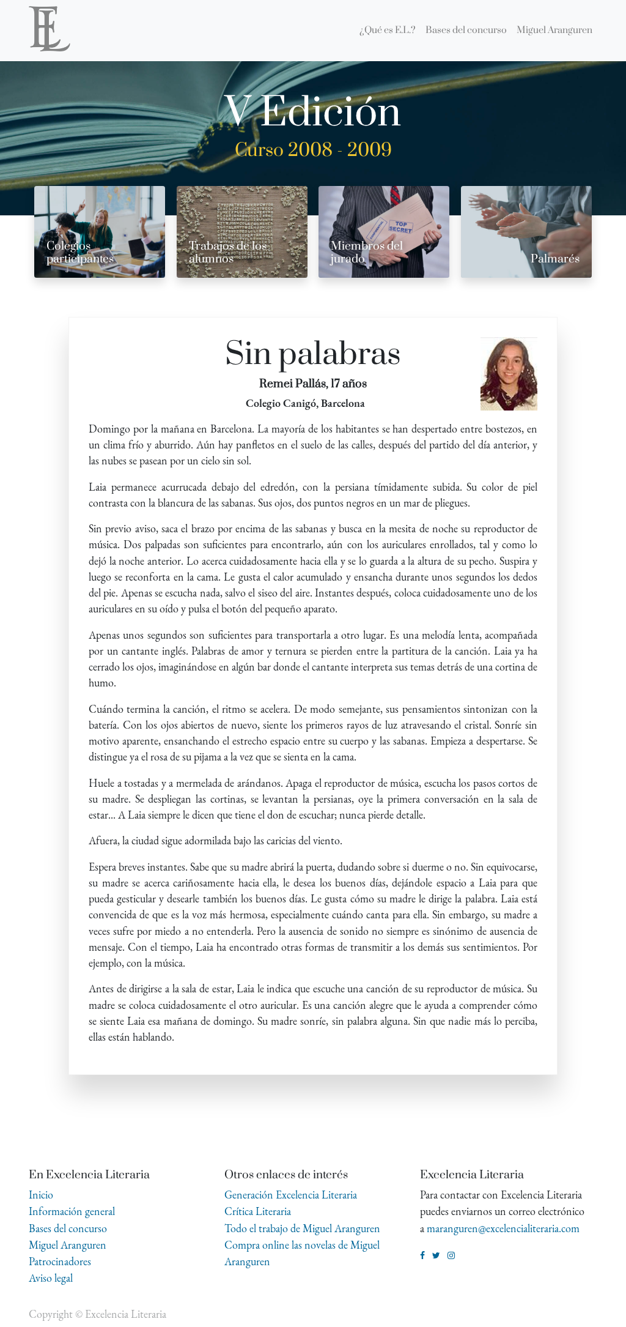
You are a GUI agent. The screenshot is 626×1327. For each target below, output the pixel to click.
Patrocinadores (60, 1261)
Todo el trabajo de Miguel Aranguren (302, 1228)
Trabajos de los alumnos (228, 252)
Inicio (41, 1195)
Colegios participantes (80, 252)
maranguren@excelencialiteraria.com (503, 1228)
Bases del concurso (68, 1228)
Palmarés (555, 259)
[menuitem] (388, 30)
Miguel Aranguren (67, 1245)
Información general (72, 1211)
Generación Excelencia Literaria (290, 1195)
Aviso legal (51, 1278)
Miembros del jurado (367, 252)
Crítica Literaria (257, 1211)
